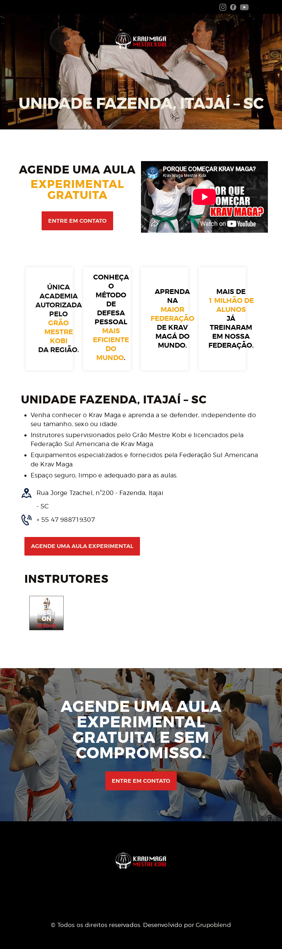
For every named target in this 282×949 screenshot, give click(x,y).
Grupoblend (213, 924)
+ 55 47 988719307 (65, 519)
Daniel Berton (46, 609)
